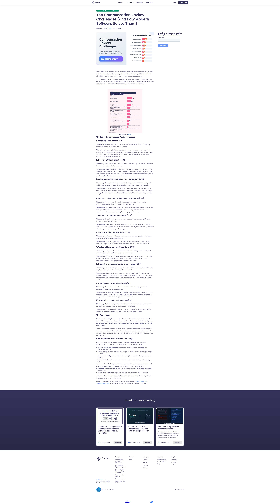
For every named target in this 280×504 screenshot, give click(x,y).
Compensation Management (161, 460)
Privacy (173, 462)
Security (174, 459)
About (145, 459)
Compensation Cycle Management (121, 466)
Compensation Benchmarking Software (119, 470)
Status (145, 468)
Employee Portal (120, 479)
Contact (145, 465)
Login (174, 2)
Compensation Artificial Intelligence (119, 461)
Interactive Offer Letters (120, 482)
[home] (96, 2)
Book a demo (183, 2)
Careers (145, 462)
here (129, 134)
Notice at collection (128, 501)
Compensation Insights (119, 475)
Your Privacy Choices (143, 502)
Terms (173, 464)
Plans (130, 459)
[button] (121, 2)
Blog (158, 464)
